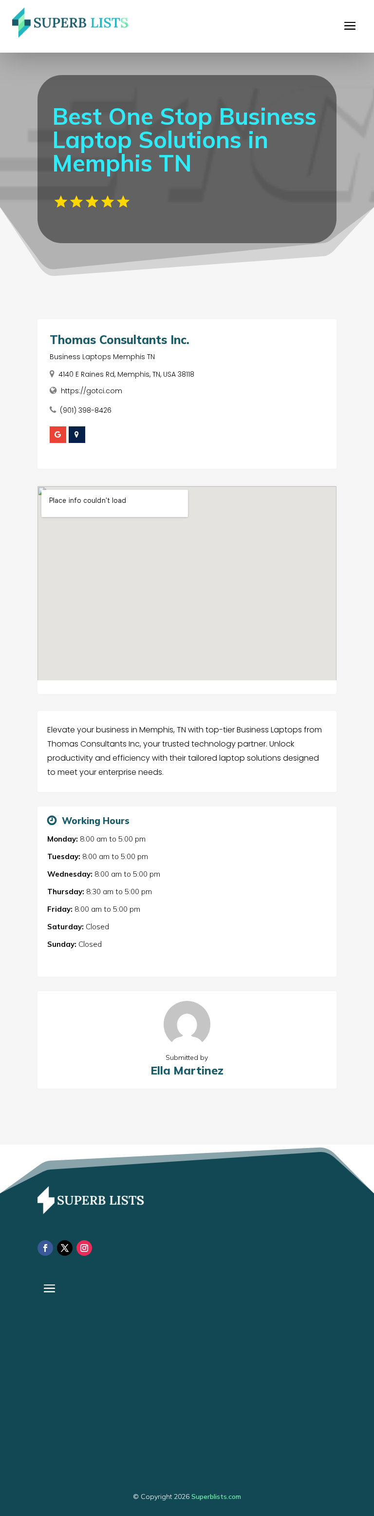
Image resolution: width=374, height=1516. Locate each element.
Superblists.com (216, 1496)
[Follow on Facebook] (45, 1248)
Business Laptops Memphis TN (102, 357)
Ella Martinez (187, 1070)
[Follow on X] (65, 1248)
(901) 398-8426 (86, 410)
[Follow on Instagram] (84, 1248)
